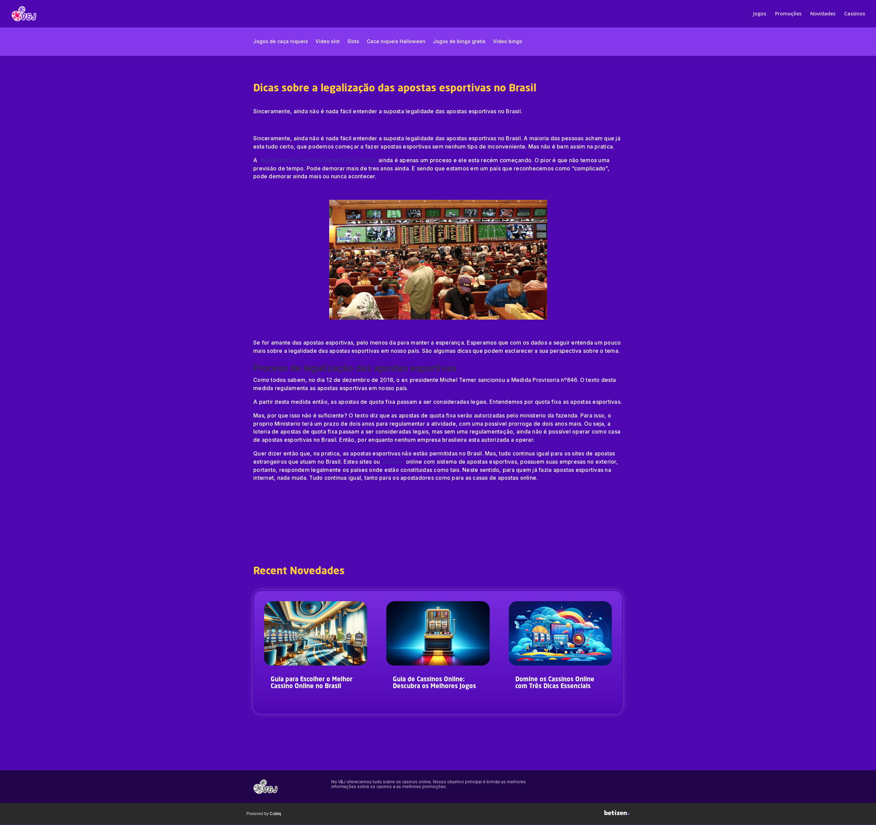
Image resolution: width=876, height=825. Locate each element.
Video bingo (507, 41)
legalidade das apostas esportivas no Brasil (318, 160)
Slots (353, 41)
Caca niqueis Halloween (396, 41)
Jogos (759, 14)
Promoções (788, 14)
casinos (393, 461)
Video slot (327, 41)
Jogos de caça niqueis (280, 41)
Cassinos (854, 14)
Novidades (822, 14)
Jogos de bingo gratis (459, 41)
